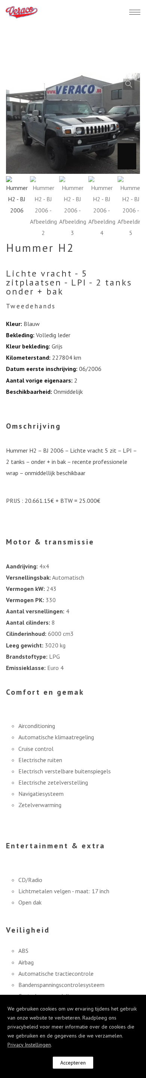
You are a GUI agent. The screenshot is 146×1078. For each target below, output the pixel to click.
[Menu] (135, 12)
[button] (128, 84)
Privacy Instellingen (29, 1044)
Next (127, 156)
